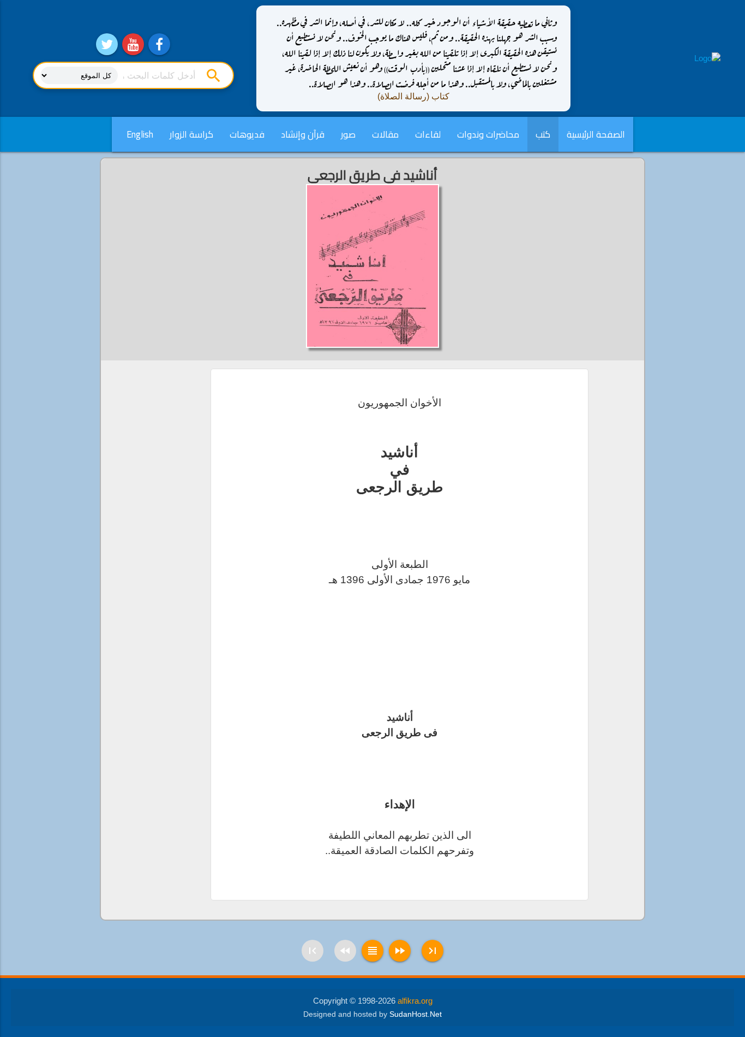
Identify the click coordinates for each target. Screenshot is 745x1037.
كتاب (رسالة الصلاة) (413, 96)
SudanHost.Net (415, 1014)
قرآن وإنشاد (303, 134)
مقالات (385, 134)
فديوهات (247, 134)
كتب (543, 134)
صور (348, 134)
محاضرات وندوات (488, 134)
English (140, 134)
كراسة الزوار (191, 134)
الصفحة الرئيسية (596, 134)
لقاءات (428, 134)
